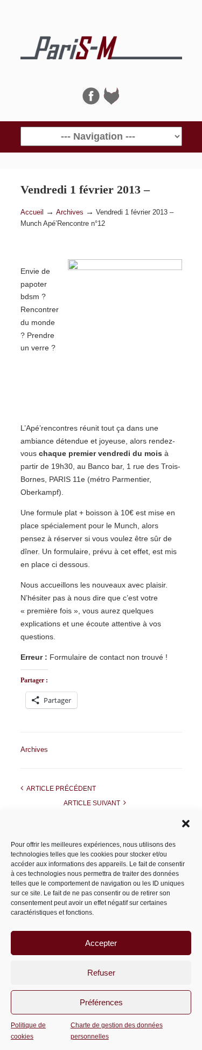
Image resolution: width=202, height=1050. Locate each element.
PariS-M (101, 43)
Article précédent (59, 788)
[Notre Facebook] (91, 102)
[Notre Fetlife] (111, 102)
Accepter (101, 943)
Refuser (101, 972)
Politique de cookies (28, 1030)
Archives (69, 212)
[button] (185, 823)
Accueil (32, 212)
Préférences (101, 1002)
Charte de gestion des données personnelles (117, 1030)
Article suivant (93, 803)
